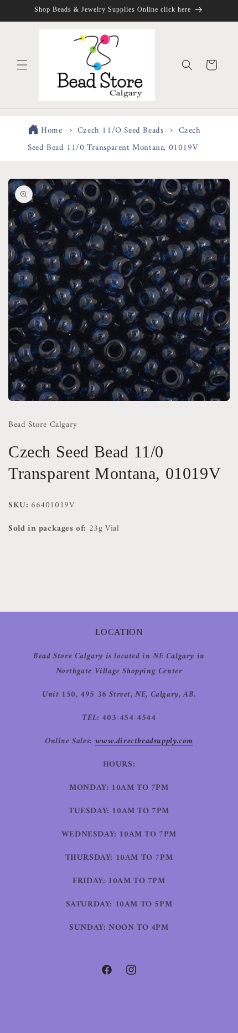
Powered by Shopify (159, 1023)
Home (51, 130)
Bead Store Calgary (103, 1023)
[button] (22, 65)
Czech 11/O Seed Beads (120, 130)
